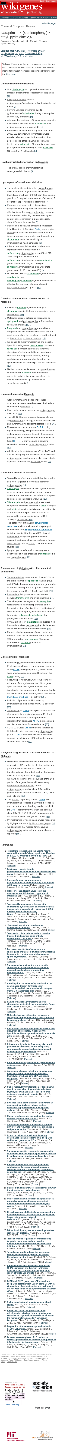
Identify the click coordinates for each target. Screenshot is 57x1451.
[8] (40, 243)
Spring (38, 229)
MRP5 (26, 710)
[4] (42, 127)
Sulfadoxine (33, 273)
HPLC (22, 827)
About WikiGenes (15, 1360)
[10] (39, 287)
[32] (38, 775)
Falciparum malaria (16, 99)
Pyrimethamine (14, 820)
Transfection (13, 710)
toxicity (35, 348)
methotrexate (36, 345)
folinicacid (12, 348)
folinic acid (48, 147)
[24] (51, 598)
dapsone (21, 307)
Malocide (29, 83)
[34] (53, 823)
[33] (48, 816)
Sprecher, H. (11, 53)
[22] (28, 557)
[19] (45, 499)
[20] (31, 519)
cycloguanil (12, 321)
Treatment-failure (15, 577)
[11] (22, 314)
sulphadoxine (33, 580)
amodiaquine (45, 260)
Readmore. (11, 74)
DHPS (19, 734)
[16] (53, 423)
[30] (47, 724)
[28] (43, 697)
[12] (28, 324)
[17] (9, 447)
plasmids (18, 188)
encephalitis (48, 92)
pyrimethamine (36, 89)
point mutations (25, 451)
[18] (49, 461)
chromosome (16, 420)
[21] (17, 546)
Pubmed (11, 865)
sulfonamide (25, 615)
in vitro (31, 543)
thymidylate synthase (17, 697)
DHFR (40, 427)
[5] (35, 151)
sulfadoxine (28, 113)
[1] (8, 96)
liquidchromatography (40, 823)
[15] (20, 413)
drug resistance (30, 434)
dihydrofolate (33, 622)
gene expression (23, 219)
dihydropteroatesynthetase (38, 529)
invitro (10, 232)
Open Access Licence (32, 1360)
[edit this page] (48, 23)
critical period (18, 167)
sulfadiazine (41, 123)
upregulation (25, 683)
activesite (36, 461)
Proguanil (12, 328)
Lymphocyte (13, 550)
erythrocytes (48, 229)
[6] (32, 171)
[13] (9, 366)
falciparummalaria (16, 324)
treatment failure (23, 246)
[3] (31, 116)
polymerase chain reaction (20, 785)
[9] (43, 270)
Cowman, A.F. (32, 53)
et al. (23, 51)
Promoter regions (16, 205)
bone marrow (13, 543)
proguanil (25, 642)
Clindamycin (13, 488)
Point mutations (15, 410)
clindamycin (18, 89)
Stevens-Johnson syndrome (21, 110)
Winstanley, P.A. (13, 56)
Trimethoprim (13, 502)
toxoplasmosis (40, 120)
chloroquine (13, 239)
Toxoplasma (49, 195)
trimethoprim (22, 598)
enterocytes (23, 519)
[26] (49, 628)
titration (15, 799)
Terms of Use (12, 1362)
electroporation (42, 765)
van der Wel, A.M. (10, 50)
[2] (14, 106)
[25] (36, 618)
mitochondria (48, 478)
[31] (30, 741)
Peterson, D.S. (35, 50)
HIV (33, 134)
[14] (28, 383)
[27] (23, 676)
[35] (18, 833)
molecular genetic (38, 444)
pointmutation (47, 666)
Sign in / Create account (48, 1)
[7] (47, 201)
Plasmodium (20, 222)
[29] (9, 707)
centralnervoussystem (44, 495)
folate (43, 505)
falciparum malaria (16, 287)
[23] (51, 591)
